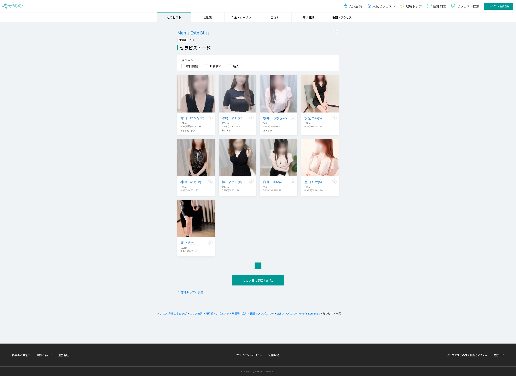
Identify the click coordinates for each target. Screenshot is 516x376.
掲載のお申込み (21, 355)
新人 (236, 66)
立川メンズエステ (287, 313)
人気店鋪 (355, 6)
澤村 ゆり (232, 118)
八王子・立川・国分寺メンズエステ (253, 313)
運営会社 (63, 355)
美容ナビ (498, 355)
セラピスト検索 (468, 6)
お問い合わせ (44, 355)
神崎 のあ (190, 181)
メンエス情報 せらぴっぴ (172, 313)
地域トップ (414, 6)
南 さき (187, 242)
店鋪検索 (439, 6)
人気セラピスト (383, 6)
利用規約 (273, 355)
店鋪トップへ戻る (192, 292)
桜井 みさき (275, 118)
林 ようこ (232, 181)
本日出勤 (192, 66)
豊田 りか (313, 181)
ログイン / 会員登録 (498, 6)
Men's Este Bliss (310, 313)
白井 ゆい (273, 181)
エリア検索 (196, 313)
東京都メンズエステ (217, 313)
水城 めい (313, 118)
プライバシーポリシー (249, 355)
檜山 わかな (192, 118)
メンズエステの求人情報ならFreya (466, 355)
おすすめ (215, 66)
